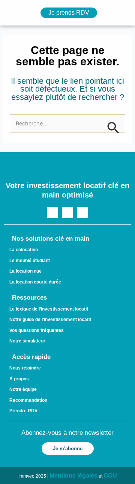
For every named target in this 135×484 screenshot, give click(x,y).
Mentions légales (74, 475)
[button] (11, 13)
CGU (110, 475)
